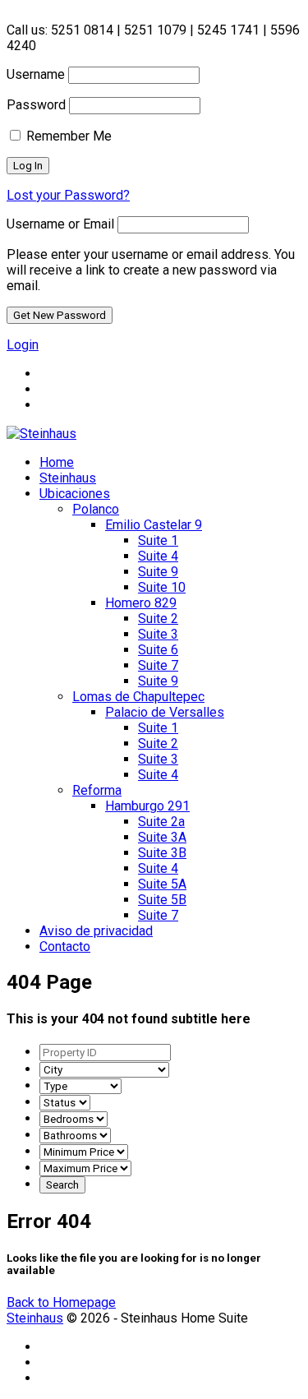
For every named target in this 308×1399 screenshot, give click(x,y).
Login (23, 345)
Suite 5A (162, 884)
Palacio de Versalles (164, 712)
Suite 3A (162, 837)
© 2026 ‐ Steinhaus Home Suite (129, 1318)
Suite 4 (158, 556)
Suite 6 (158, 650)
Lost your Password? (68, 195)
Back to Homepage (61, 1302)
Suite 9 (158, 571)
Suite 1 (158, 540)
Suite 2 (158, 618)
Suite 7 (158, 665)
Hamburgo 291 (147, 806)
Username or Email (60, 224)
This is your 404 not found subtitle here (129, 1019)
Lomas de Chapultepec (138, 696)
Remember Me (67, 136)
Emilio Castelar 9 (153, 525)
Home (56, 462)
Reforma (97, 790)
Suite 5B (162, 899)
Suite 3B (162, 853)
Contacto (64, 946)
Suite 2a (161, 821)
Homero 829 (141, 603)
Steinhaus (67, 478)
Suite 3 (158, 634)
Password (36, 105)
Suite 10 (162, 587)
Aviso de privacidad (96, 931)
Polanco (95, 509)
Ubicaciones (74, 493)
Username (36, 74)
